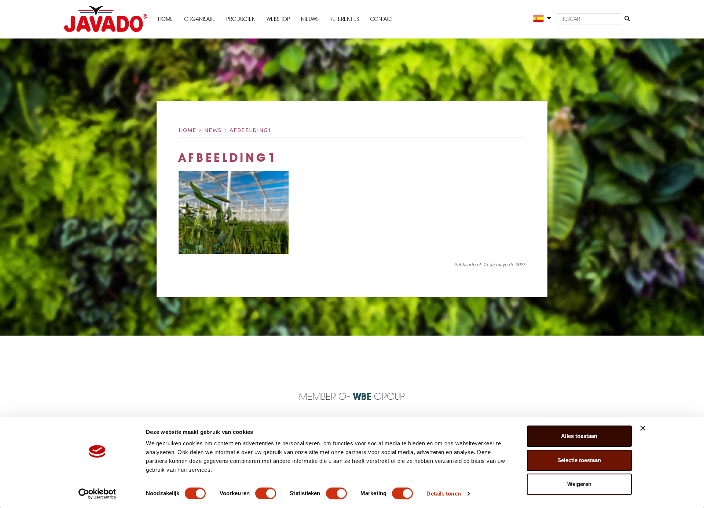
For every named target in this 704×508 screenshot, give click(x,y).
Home (165, 19)
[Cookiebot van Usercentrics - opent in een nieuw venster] (97, 493)
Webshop (278, 19)
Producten (241, 19)
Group (379, 397)
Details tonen (443, 493)
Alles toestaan (579, 436)
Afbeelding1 (251, 130)
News (213, 130)
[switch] (265, 493)
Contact (381, 19)
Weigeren (579, 484)
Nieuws (310, 19)
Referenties (344, 19)
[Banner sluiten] (642, 428)
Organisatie (199, 19)
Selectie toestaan (579, 460)
